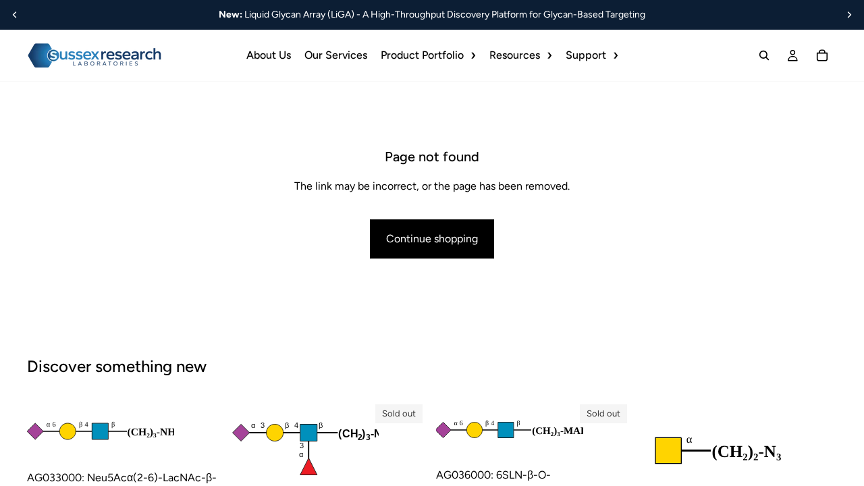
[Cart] (822, 55)
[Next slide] (849, 15)
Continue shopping (432, 238)
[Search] (764, 55)
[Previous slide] (15, 15)
